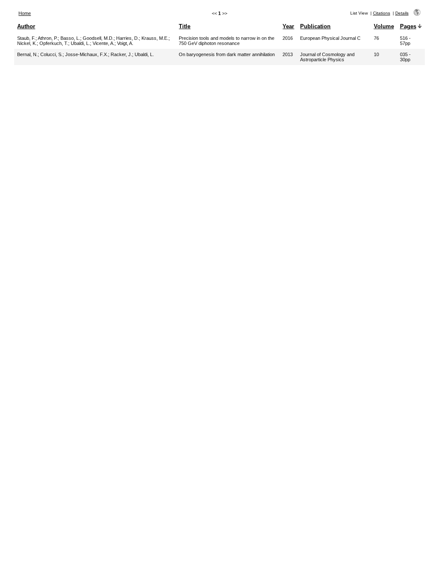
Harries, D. (127, 38)
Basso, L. (70, 38)
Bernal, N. (27, 54)
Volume (384, 26)
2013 (288, 54)
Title (184, 26)
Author (26, 26)
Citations (381, 13)
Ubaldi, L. (80, 43)
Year (288, 26)
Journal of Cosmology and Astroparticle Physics (327, 57)
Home (24, 13)
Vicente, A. (103, 43)
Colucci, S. (51, 54)
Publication (315, 26)
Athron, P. (48, 38)
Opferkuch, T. (53, 43)
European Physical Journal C (330, 38)
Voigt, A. (125, 43)
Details (402, 13)
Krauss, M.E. (154, 38)
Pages (408, 26)
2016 (288, 38)
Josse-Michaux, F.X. (86, 54)
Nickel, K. (27, 43)
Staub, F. (26, 38)
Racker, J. (121, 54)
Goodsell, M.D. (98, 38)
